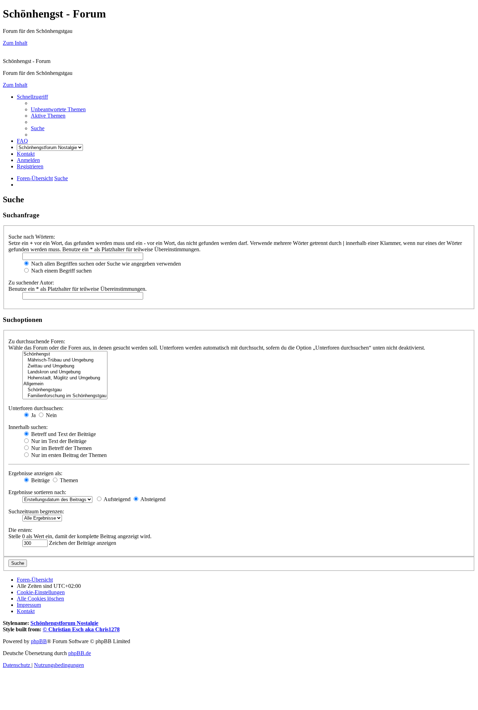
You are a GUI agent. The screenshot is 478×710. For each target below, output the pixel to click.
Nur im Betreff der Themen (61, 448)
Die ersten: (20, 530)
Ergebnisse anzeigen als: (35, 473)
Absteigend (152, 499)
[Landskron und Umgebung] (65, 372)
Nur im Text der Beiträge (58, 441)
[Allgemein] (65, 384)
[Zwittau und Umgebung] (65, 366)
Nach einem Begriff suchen (61, 271)
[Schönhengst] (65, 354)
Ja (33, 415)
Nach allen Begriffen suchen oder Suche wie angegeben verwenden (105, 264)
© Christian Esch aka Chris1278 (81, 629)
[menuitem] (58, 109)
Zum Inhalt (15, 43)
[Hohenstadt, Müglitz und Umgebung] (65, 378)
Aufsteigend (117, 499)
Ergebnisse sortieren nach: (37, 492)
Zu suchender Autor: (31, 283)
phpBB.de (79, 653)
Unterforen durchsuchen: (35, 408)
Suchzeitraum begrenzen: (36, 511)
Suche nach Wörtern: (31, 237)
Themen (68, 480)
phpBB (39, 641)
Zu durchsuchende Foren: (36, 341)
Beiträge (40, 480)
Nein (50, 415)
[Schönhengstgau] (65, 390)
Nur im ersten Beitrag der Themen (68, 455)
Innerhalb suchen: (28, 427)
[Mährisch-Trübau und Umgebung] (65, 360)
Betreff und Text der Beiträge (63, 434)
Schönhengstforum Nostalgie (64, 623)
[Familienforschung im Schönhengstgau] (65, 396)
